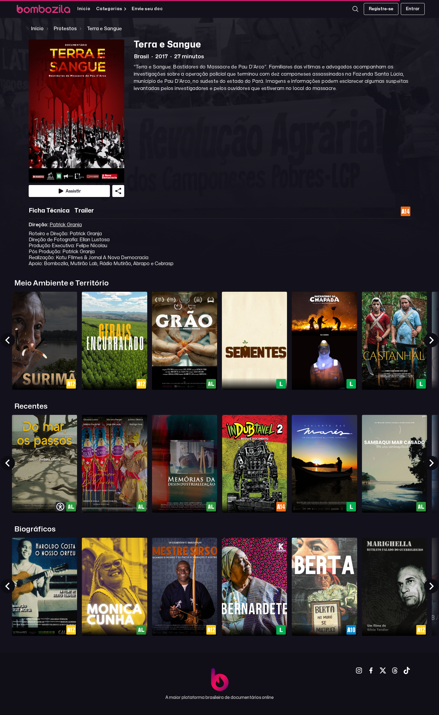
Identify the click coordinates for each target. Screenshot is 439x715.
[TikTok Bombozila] (406, 670)
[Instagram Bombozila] (359, 670)
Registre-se (381, 9)
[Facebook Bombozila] (370, 670)
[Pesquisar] (355, 9)
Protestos (65, 28)
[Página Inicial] (43, 9)
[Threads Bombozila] (394, 670)
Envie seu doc (147, 9)
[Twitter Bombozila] (382, 670)
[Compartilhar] (118, 191)
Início (83, 9)
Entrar (413, 9)
